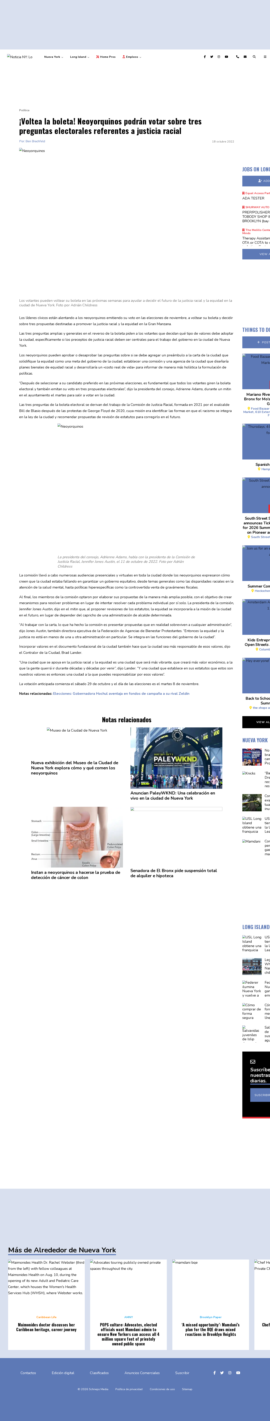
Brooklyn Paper (211, 1317)
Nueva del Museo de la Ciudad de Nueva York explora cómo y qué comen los (74, 768)
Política (24, 110)
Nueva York (52, 57)
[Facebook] (205, 56)
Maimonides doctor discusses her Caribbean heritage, (46, 1327)
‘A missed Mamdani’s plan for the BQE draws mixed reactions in (211, 1329)
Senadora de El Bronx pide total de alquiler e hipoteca (173, 873)
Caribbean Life (46, 1317)
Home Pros (107, 57)
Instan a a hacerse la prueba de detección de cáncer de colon (75, 875)
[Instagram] (219, 56)
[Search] (255, 56)
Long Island (78, 57)
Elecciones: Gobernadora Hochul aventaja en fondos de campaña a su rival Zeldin (121, 693)
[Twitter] (212, 56)
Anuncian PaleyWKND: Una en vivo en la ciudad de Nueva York (172, 796)
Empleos (132, 57)
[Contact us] (238, 56)
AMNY (128, 1317)
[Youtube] (227, 56)
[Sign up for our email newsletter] (245, 56)
